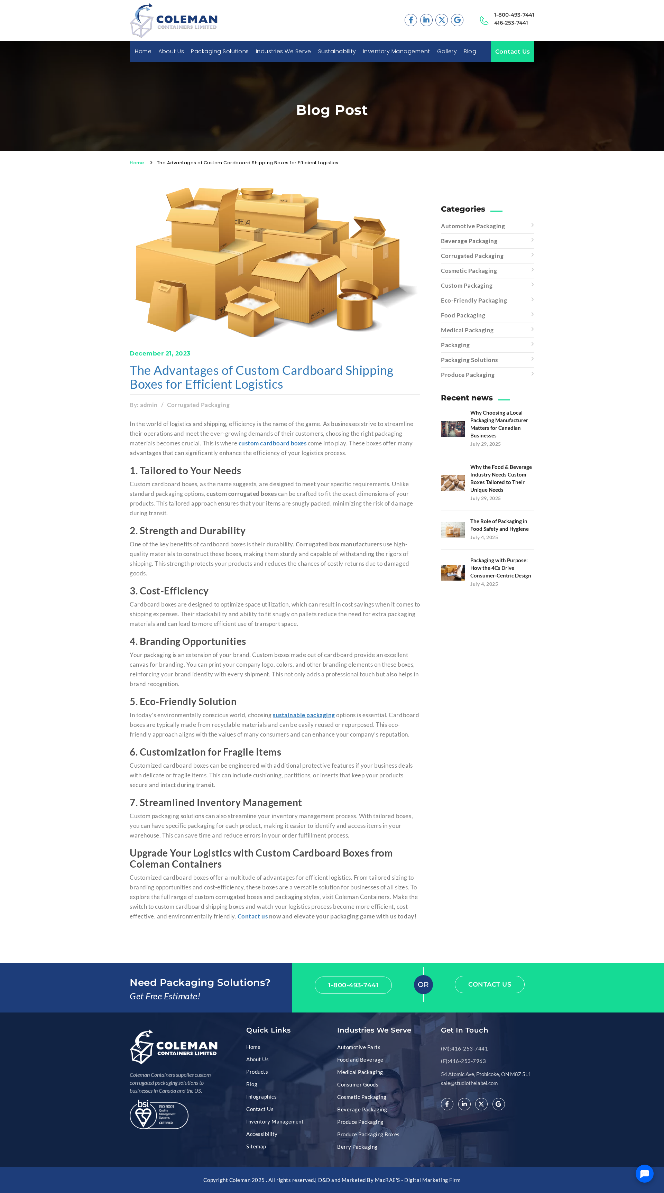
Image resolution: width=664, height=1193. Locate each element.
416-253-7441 (511, 22)
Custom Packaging (466, 285)
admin (149, 404)
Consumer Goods (357, 1084)
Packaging (455, 345)
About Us (171, 51)
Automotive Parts (358, 1047)
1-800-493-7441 (514, 14)
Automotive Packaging (473, 226)
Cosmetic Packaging (469, 270)
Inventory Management (396, 51)
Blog (470, 51)
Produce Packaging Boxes (368, 1134)
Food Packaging (463, 315)
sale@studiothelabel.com (469, 1083)
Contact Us (512, 51)
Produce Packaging (468, 374)
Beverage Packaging (469, 240)
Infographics (261, 1096)
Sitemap (256, 1146)
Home (143, 51)
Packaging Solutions (469, 359)
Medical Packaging (467, 330)
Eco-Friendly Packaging (474, 300)
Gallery (447, 51)
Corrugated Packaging (198, 404)
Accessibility (262, 1134)
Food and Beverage (360, 1059)
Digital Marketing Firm (432, 1180)
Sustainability (337, 51)
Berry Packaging (357, 1147)
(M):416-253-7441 (464, 1048)
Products (257, 1072)
